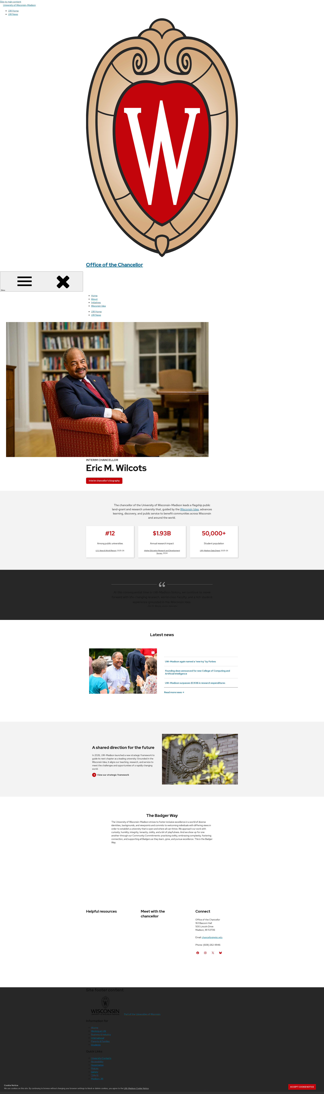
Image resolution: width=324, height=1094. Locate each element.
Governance (97, 1064)
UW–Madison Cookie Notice (136, 1088)
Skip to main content (10, 1)
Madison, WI (97, 1078)
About (94, 299)
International (97, 1037)
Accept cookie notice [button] (302, 1087)
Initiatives (96, 302)
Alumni (94, 1027)
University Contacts (101, 1058)
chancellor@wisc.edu (212, 937)
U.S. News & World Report (106, 550)
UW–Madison (19, 5)
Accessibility (97, 1061)
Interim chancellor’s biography (104, 480)
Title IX (94, 1075)
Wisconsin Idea (98, 305)
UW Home (13, 10)
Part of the (142, 1014)
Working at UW (98, 1031)
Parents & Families (100, 1041)
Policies (94, 1068)
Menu (3, 290)
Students (96, 1044)
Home (94, 295)
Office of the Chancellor (114, 264)
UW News (13, 14)
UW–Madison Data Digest (210, 550)
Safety (94, 1071)
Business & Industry (101, 1034)
